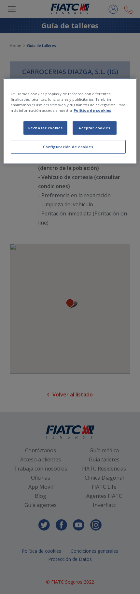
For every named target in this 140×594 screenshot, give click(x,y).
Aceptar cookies (94, 127)
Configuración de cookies (68, 146)
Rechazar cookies (45, 127)
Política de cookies (92, 110)
